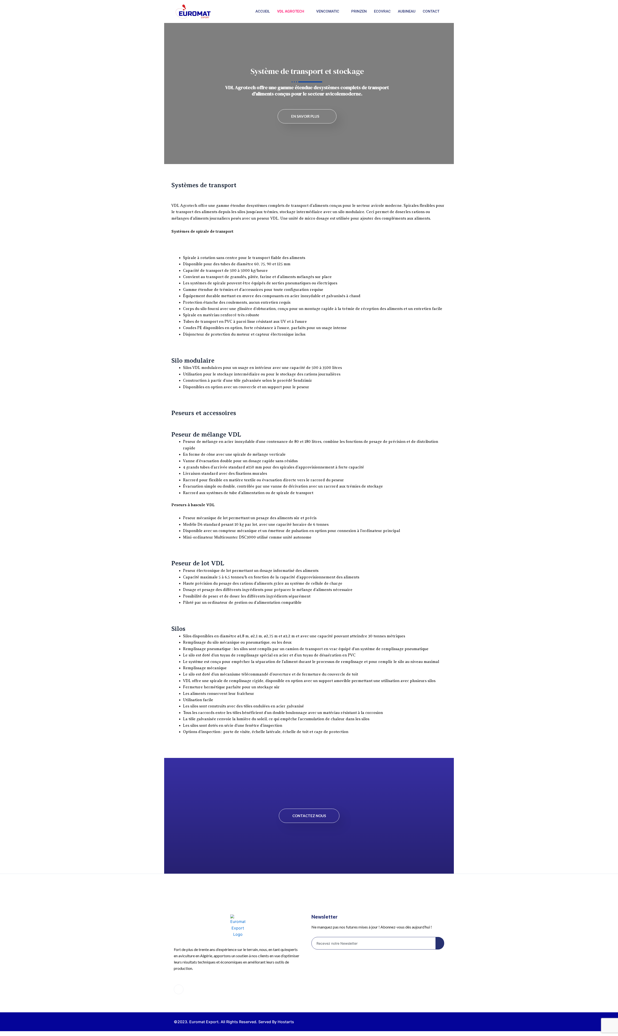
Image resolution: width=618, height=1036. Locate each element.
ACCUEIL (262, 11)
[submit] (439, 943)
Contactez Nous (309, 815)
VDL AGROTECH (290, 11)
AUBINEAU (406, 11)
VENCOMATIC (327, 11)
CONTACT (431, 11)
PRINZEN (359, 11)
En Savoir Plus (305, 116)
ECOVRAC (382, 11)
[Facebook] (178, 989)
